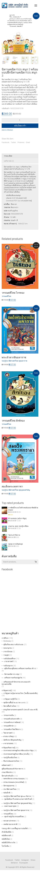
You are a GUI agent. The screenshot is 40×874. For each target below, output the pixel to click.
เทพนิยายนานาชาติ (10, 824)
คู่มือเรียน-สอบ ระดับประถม (13, 644)
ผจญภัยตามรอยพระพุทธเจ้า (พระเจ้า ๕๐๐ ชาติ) (20, 710)
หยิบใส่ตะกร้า (20, 125)
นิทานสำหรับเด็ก (8, 776)
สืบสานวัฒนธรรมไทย (11, 761)
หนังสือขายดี (6, 836)
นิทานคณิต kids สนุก (11, 674)
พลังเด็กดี (6, 793)
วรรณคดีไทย (8, 814)
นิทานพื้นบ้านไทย (9, 706)
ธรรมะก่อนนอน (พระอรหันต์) (13, 782)
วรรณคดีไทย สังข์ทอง (13, 420)
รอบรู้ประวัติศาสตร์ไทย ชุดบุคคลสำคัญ (16, 490)
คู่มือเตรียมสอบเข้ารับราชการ (12, 769)
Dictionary (7, 641)
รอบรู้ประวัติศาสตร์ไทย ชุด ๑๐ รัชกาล (17, 796)
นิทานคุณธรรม (8, 786)
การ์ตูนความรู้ (7, 690)
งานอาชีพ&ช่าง (7, 772)
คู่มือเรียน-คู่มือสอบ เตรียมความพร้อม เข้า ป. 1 (20, 668)
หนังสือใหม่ (6, 839)
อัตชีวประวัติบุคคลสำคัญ (12, 740)
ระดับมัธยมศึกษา (9, 659)
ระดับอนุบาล (8, 666)
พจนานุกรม (7, 648)
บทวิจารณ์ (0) (9, 161)
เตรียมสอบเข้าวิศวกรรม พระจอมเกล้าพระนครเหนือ (16, 683)
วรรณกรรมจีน (8, 715)
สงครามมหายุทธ (10, 806)
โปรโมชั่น (5, 846)
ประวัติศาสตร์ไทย (9, 789)
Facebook (5, 142)
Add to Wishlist (7, 130)
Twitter (13, 142)
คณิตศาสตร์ (6, 765)
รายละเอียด (8, 156)
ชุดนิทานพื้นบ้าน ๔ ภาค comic (14, 703)
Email (28, 142)
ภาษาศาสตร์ (8, 661)
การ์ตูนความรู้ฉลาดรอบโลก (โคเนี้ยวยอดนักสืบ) (20, 693)
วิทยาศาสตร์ (7, 733)
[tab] (20, 156)
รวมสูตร (6, 655)
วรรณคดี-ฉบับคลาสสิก (11, 719)
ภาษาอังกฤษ (7, 652)
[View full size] (4, 17)
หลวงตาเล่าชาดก (9, 821)
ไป (36, 562)
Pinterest (21, 142)
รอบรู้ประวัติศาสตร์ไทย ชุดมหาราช (14, 361)
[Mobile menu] (35, 5)
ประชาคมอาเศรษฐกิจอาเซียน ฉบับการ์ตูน (18, 750)
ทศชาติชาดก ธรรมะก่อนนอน (13, 779)
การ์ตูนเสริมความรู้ (8, 748)
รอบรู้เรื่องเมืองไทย (10, 758)
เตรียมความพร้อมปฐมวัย (13, 678)
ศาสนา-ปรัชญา (8, 736)
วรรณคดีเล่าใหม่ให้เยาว (12, 729)
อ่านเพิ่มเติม (6, 296)
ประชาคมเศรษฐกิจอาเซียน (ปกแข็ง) (16, 754)
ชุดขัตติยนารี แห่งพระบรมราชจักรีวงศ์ (18, 799)
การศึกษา (5, 638)
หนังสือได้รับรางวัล (8, 843)
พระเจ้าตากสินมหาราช (14, 357)
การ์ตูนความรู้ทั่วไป (10, 699)
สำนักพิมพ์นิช (6, 832)
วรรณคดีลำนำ (8, 726)
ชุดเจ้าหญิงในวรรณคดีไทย (14, 817)
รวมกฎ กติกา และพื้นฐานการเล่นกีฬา (15, 828)
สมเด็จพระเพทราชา (12, 486)
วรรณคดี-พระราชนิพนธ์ (11, 722)
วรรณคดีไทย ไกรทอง (13, 293)
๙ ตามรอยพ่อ (8, 743)
